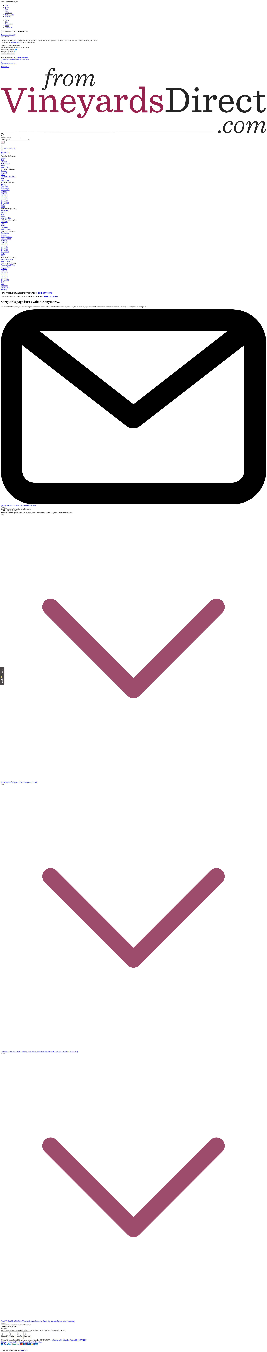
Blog (6, 22)
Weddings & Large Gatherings (32, 1321)
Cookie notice (37, 1342)
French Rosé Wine (7, 259)
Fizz (6, 11)
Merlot (3, 184)
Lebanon (4, 161)
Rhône (3, 175)
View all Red (5, 167)
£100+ (3, 205)
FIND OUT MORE (45, 293)
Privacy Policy (73, 1051)
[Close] (133, 1346)
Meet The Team (16, 1321)
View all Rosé (5, 261)
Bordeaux (4, 171)
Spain (3, 165)
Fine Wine (8, 13)
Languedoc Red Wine (8, 177)
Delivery (24, 1051)
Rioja (2, 178)
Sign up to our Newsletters (65, 1321)
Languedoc (4, 227)
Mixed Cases (9, 15)
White (7, 7)
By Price (4, 192)
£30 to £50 (4, 201)
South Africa (5, 210)
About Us (4, 1321)
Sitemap (3, 1342)
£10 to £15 (4, 195)
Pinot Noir (4, 186)
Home (7, 20)
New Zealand (5, 163)
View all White (6, 218)
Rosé (6, 9)
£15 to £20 (4, 197)
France (3, 158)
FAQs (52, 1051)
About (7, 26)
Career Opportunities (50, 1321)
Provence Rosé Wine (8, 265)
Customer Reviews (15, 1051)
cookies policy (15, 42)
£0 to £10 (4, 193)
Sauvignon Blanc (6, 237)
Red (6, 5)
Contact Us (8, 28)
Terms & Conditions (61, 1051)
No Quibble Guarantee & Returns (39, 1051)
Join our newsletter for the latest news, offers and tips (18, 505)
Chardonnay (5, 233)
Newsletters (9, 24)
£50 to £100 (5, 203)
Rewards (8, 16)
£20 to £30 (4, 199)
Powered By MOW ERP (78, 1340)
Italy (2, 160)
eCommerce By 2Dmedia (60, 1340)
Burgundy (4, 173)
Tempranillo (5, 188)
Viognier (4, 235)
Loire (2, 224)
